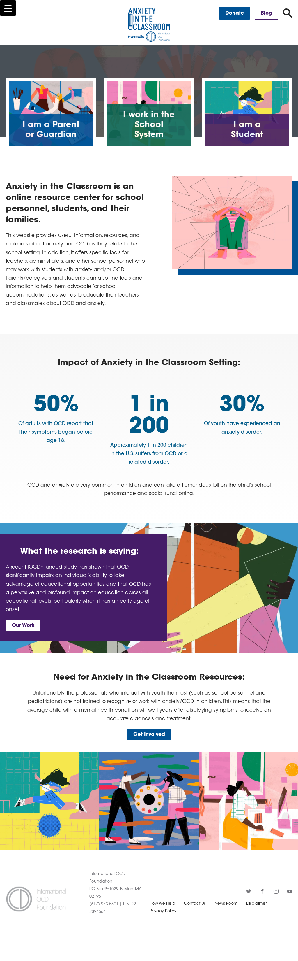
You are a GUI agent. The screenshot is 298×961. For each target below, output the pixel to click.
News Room (225, 904)
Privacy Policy (163, 911)
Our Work (23, 625)
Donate (234, 13)
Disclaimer (256, 904)
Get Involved (149, 734)
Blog (266, 13)
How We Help (162, 904)
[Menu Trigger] (8, 8)
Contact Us (195, 904)
